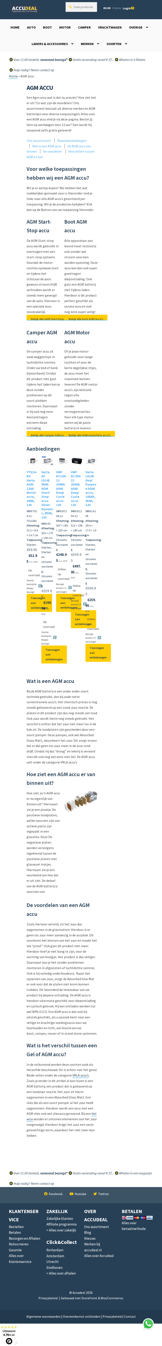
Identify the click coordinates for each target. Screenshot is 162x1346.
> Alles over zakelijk (61, 1230)
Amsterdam (55, 1256)
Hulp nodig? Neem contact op (33, 70)
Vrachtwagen (110, 27)
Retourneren (18, 1244)
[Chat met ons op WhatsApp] (148, 1323)
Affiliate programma (61, 1224)
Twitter (103, 1194)
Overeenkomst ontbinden (81, 1316)
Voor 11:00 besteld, (40, 59)
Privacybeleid (48, 1298)
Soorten (114, 44)
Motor (65, 27)
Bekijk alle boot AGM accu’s (86, 318)
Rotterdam (54, 1250)
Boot (47, 27)
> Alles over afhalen (61, 1273)
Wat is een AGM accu (46, 146)
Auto (31, 27)
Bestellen (16, 1226)
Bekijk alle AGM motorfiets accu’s (90, 435)
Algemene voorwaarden (43, 1316)
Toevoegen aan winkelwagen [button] (39, 602)
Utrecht (52, 1261)
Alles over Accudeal (99, 1255)
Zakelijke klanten (59, 1218)
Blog (87, 1232)
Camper (84, 27)
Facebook (55, 1194)
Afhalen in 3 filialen (131, 59)
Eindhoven (54, 1267)
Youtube (80, 1194)
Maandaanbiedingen (71, 140)
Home (15, 27)
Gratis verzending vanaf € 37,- (93, 59)
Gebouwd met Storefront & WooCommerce (92, 1298)
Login (127, 8)
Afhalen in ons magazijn (135, 1173)
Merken (87, 44)
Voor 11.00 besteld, (40, 1173)
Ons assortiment (39, 140)
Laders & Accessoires (50, 44)
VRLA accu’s (80, 1075)
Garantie (15, 1250)
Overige (136, 27)
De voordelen (52, 151)
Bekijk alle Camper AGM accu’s (50, 435)
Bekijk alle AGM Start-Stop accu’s (52, 318)
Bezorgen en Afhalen (24, 1238)
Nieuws (90, 1238)
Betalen (15, 1232)
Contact (130, 1316)
